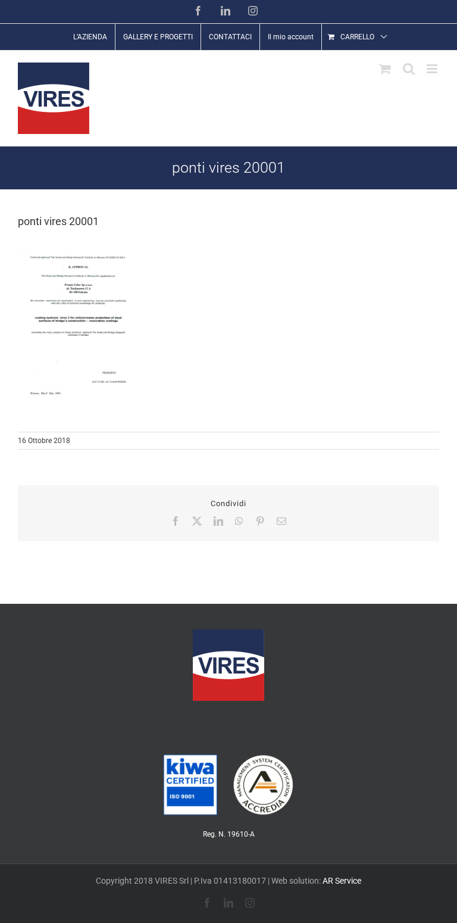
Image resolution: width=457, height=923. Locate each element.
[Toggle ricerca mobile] (409, 69)
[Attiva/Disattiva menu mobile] (433, 69)
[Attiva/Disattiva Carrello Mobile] (385, 69)
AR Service (342, 880)
